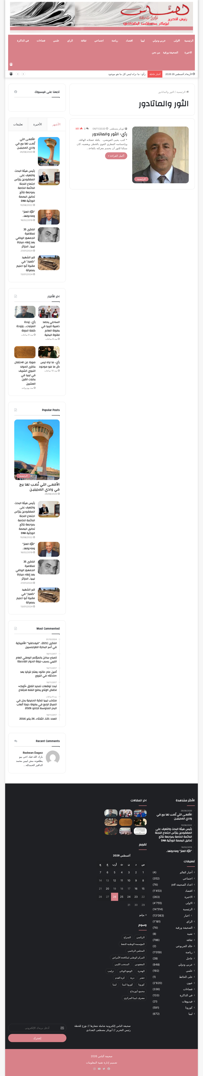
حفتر (142, 977)
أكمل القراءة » (116, 155)
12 (114, 880)
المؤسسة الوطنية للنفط (133, 944)
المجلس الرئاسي (136, 950)
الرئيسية (188, 40)
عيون (189, 983)
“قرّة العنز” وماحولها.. (28, 214)
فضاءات (41, 40)
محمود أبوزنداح (137, 991)
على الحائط (185, 976)
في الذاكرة (23, 40)
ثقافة (83, 40)
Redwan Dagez (33, 752)
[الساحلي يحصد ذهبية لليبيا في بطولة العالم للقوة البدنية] (49, 312)
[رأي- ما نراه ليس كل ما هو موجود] (49, 352)
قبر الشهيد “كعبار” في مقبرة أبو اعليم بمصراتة (25, 264)
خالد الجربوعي (184, 946)
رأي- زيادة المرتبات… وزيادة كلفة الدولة (25, 326)
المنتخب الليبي (122, 964)
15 (143, 888)
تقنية (189, 933)
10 (128, 880)
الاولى (177, 40)
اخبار (187, 915)
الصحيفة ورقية (170, 52)
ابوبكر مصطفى (117, 128)
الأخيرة (37, 124)
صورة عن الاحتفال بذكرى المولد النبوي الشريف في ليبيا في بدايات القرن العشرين (24, 373)
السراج (127, 937)
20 (107, 888)
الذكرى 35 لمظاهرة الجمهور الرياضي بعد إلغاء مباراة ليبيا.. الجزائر (25, 238)
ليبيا (143, 40)
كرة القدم (120, 977)
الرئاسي (140, 937)
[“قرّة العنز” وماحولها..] (49, 217)
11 (122, 880)
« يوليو (143, 914)
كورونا (188, 1007)
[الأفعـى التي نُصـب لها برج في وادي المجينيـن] (49, 151)
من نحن (156, 52)
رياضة (115, 40)
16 (136, 888)
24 (128, 896)
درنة (132, 977)
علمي (56, 40)
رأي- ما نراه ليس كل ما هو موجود (127, 74)
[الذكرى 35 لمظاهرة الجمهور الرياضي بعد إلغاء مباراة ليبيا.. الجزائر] (49, 234)
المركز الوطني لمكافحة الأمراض (128, 957)
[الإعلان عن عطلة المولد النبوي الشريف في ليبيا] (140, 831)
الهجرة (141, 970)
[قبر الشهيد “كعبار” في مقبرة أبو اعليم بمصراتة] (49, 262)
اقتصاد (129, 40)
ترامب (111, 970)
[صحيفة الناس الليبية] (101, 17)
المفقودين (140, 964)
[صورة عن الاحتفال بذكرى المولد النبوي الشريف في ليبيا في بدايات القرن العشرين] (25, 352)
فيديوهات (187, 1001)
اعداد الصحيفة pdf (181, 884)
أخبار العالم (186, 872)
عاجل (189, 958)
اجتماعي (99, 40)
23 (136, 896)
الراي (70, 40)
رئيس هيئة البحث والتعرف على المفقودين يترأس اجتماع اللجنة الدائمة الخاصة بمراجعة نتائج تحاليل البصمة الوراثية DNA (24, 185)
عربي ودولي (159, 40)
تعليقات (18, 124)
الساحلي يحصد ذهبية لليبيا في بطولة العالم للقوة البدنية (50, 329)
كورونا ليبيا (127, 984)
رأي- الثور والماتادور (109, 134)
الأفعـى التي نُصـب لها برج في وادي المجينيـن (25, 143)
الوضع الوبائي (125, 970)
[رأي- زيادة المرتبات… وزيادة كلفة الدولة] (25, 312)
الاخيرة (188, 52)
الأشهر (56, 124)
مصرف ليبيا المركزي (134, 997)
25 (121, 896)
